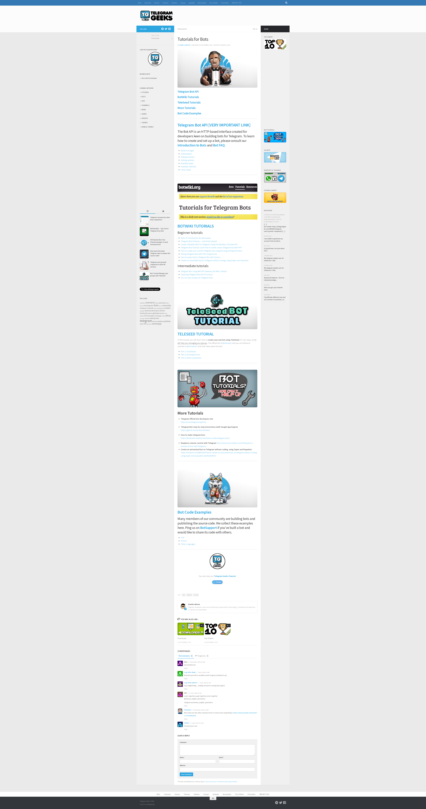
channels (150, 308)
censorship (166, 305)
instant (142, 316)
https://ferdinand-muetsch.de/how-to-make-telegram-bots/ (205, 438)
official (168, 315)
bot (152, 305)
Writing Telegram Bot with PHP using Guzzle (199, 254)
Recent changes (187, 150)
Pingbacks (202, 656)
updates (167, 321)
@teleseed (226, 343)
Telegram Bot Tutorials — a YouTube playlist (199, 241)
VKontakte (149, 324)
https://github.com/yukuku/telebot (195, 430)
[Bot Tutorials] (275, 142)
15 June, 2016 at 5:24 (195, 693)
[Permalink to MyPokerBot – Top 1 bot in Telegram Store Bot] (144, 231)
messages (150, 316)
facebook (143, 313)
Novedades (202, 3)
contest (167, 308)
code (155, 308)
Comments (186, 656)
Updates (192, 3)
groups (156, 313)
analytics (142, 303)
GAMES (144, 114)
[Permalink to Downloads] (191, 629)
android (149, 302)
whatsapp (157, 323)
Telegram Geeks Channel (225, 576)
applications (162, 303)
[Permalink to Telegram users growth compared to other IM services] (144, 265)
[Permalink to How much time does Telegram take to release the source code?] (144, 254)
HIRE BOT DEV (237, 3)
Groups (182, 3)
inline (165, 313)
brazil (160, 305)
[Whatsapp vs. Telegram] (275, 182)
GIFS (143, 101)
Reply (185, 668)
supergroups (154, 318)
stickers (147, 318)
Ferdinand (187, 710)
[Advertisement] (156, 168)
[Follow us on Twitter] (166, 29)
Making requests (187, 157)
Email (221, 757)
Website (182, 765)
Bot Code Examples (189, 113)
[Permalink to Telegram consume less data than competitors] (144, 220)
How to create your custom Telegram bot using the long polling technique (211, 250)
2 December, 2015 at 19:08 (197, 662)
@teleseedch (192, 346)
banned (142, 305)
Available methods (188, 166)
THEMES (145, 122)
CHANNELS (145, 105)
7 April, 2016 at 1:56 (205, 683)
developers (155, 310)
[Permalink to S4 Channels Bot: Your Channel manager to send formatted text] (144, 242)
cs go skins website (190, 683)
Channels (147, 3)
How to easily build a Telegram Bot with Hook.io (200, 257)
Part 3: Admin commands (191, 358)
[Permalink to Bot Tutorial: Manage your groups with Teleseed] (144, 276)
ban (168, 303)
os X (141, 318)
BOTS (144, 97)
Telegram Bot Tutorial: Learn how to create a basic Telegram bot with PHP (211, 247)
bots (184, 595)
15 (256, 29)
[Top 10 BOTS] (275, 49)
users (142, 324)
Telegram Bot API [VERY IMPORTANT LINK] (214, 125)
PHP (182, 537)
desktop (148, 310)
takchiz (186, 723)
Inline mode (186, 170)
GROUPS (145, 118)
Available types (187, 163)
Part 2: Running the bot (190, 354)
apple (157, 303)
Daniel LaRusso (184, 45)
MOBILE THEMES (147, 127)
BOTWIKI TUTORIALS (196, 226)
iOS (145, 316)
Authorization (186, 154)
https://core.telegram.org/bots (193, 422)
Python (184, 541)
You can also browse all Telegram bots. (197, 277)
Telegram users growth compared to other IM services (158, 264)
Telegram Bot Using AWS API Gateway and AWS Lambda (204, 271)
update (160, 321)
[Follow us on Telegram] (162, 29)
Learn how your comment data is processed (221, 781)
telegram (189, 595)
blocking (147, 305)
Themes (165, 3)
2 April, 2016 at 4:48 (203, 672)
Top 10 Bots (213, 3)
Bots (139, 3)
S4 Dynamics (151, 804)
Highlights (182, 29)
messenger (158, 316)
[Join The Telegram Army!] (155, 66)
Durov (162, 310)
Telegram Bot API (188, 91)
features (150, 313)
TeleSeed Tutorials (189, 102)
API (154, 303)
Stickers (174, 3)
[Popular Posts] (163, 211)
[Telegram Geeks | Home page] (156, 15)
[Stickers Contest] (275, 202)
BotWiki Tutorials (188, 97)
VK (145, 324)
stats (143, 318)
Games (156, 3)
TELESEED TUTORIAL (196, 334)
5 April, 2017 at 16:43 (197, 723)
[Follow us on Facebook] (169, 29)
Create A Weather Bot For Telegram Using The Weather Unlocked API (209, 244)
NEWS (144, 109)
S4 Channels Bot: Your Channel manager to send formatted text (159, 242)
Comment (183, 742)
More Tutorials (187, 108)
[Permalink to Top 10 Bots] (217, 629)
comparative (160, 308)
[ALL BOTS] (275, 162)
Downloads (182, 638)
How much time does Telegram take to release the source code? (160, 253)
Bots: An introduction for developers (196, 238)
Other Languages (188, 544)
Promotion (225, 3)
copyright (142, 311)
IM (163, 313)
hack (160, 313)
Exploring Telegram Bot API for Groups (197, 274)
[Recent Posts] (147, 211)
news (163, 316)
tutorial (196, 595)
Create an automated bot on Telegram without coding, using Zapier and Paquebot (214, 260)
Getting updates (187, 160)
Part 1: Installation (188, 351)
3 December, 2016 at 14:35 (200, 710)
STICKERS (145, 92)
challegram (143, 308)
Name (182, 757)
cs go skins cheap (189, 672)
